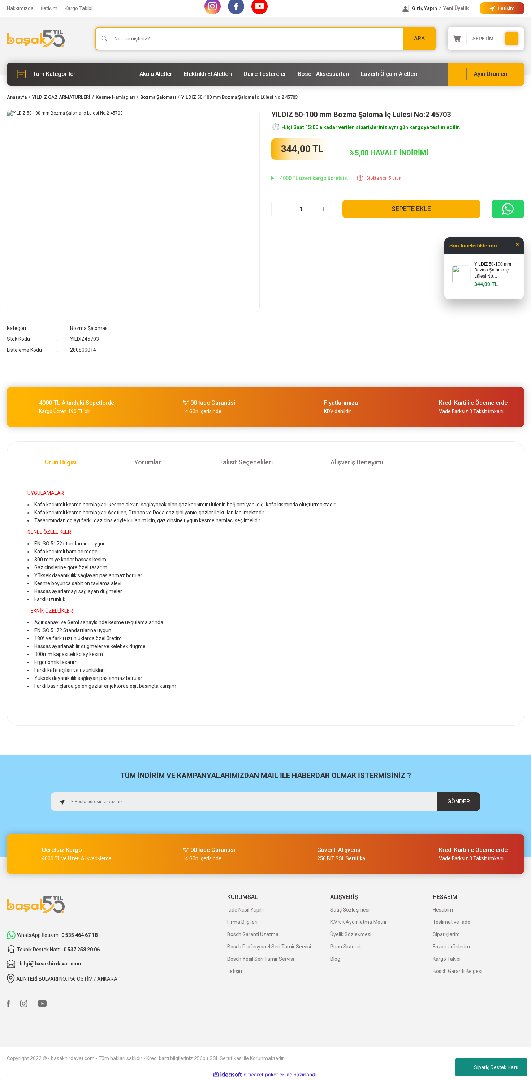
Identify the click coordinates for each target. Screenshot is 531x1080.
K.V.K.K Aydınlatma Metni (358, 922)
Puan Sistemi (345, 947)
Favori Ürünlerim (451, 947)
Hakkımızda (20, 8)
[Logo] (36, 38)
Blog (335, 959)
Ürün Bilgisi (61, 462)
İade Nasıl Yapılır (245, 910)
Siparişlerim (446, 934)
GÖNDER (458, 801)
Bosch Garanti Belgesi (457, 971)
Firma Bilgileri (242, 922)
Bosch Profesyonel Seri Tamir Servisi (269, 947)
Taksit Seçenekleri (246, 462)
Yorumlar (147, 462)
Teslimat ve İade (451, 922)
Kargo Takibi (78, 8)
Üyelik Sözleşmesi (350, 934)
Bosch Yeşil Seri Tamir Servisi (260, 959)
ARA (419, 38)
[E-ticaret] (264, 1075)
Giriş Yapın (424, 8)
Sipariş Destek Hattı (496, 1067)
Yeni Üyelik (456, 8)
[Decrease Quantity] (279, 209)
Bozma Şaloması (89, 328)
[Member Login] (405, 8)
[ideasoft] (227, 1074)
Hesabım (443, 910)
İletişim (49, 8)
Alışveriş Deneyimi (357, 462)
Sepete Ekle (411, 209)
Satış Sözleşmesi (350, 910)
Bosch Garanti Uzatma (253, 934)
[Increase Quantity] (323, 209)
